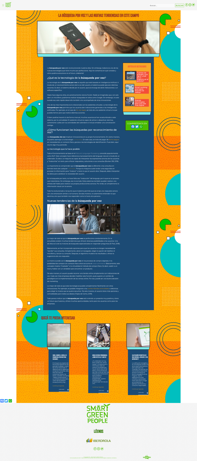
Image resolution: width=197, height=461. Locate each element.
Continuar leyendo (58, 386)
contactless (78, 140)
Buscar (179, 6)
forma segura (114, 140)
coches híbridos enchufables (98, 289)
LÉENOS (98, 431)
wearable (71, 169)
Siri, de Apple (81, 110)
